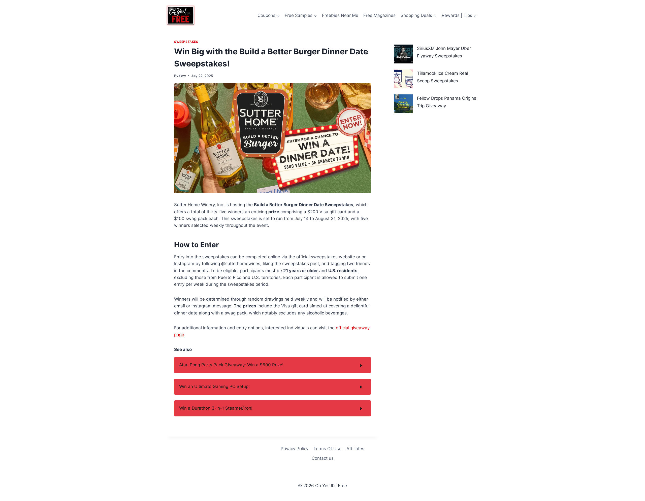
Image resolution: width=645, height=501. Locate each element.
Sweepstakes (186, 42)
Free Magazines (379, 15)
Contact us (323, 458)
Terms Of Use (327, 448)
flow (182, 76)
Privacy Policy (294, 448)
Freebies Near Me (340, 15)
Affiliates (355, 448)
